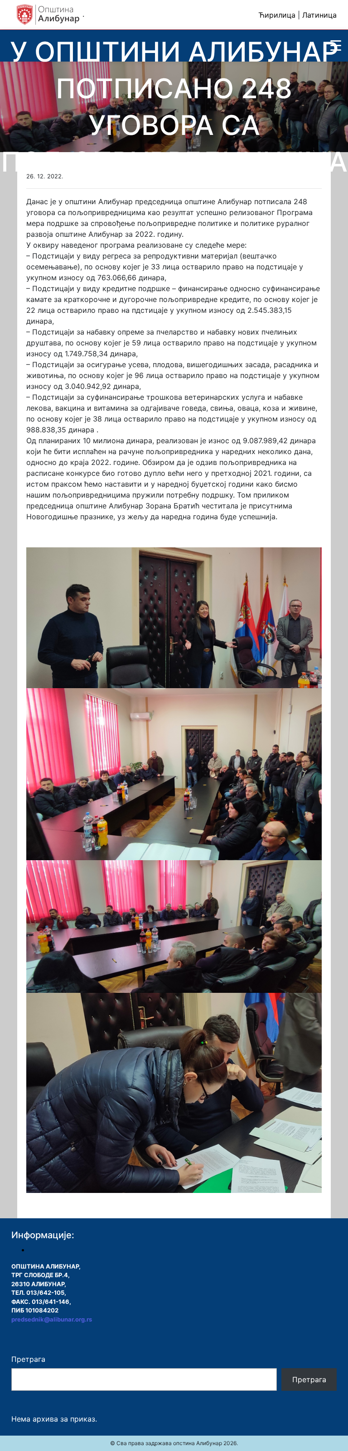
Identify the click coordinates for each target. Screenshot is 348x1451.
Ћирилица (276, 14)
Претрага (28, 1359)
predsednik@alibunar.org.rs (51, 1319)
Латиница (319, 14)
